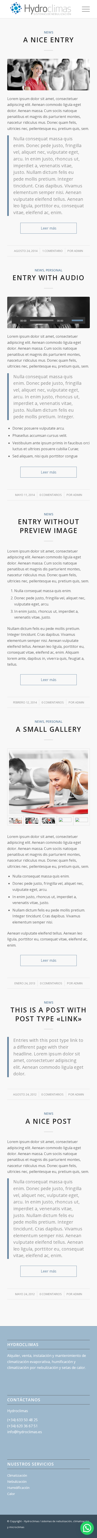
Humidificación (18, 1487)
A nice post (48, 1121)
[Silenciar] (68, 320)
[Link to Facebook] (72, 1532)
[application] (48, 320)
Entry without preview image (48, 526)
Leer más (48, 228)
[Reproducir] (15, 320)
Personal (54, 270)
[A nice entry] (48, 74)
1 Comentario (52, 251)
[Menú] (83, 9)
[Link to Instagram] (79, 1532)
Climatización (17, 1475)
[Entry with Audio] (48, 312)
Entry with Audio (48, 277)
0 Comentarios (50, 495)
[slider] (78, 320)
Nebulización (17, 1481)
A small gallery (48, 729)
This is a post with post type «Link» (48, 1014)
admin (78, 251)
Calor (11, 1493)
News (48, 32)
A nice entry (48, 39)
